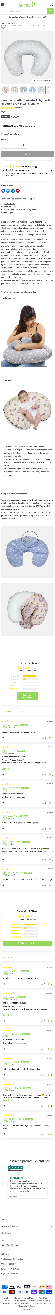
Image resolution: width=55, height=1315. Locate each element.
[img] (7, 721)
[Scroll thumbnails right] (51, 90)
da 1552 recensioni (15, 1169)
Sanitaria (11, 23)
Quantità (4, 139)
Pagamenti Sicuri (9, 207)
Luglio (4, 111)
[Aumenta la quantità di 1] (23, 145)
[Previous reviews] (3, 171)
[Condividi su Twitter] (8, 191)
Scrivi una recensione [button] (28, 696)
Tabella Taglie (8, 212)
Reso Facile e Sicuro (10, 204)
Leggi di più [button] (6, 769)
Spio (3, 23)
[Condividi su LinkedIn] (13, 191)
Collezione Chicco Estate (40, 1303)
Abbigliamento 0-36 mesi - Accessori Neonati (19, 1298)
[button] (7, 107)
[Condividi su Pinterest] (18, 191)
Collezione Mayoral (21, 1303)
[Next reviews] (51, 171)
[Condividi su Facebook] (3, 191)
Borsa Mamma (44, 1298)
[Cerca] (50, 11)
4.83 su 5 (34, 668)
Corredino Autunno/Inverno (38, 1301)
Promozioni (7, 1303)
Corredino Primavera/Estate (14, 1301)
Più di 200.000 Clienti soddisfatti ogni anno (19, 210)
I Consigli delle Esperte (27, 1306)
